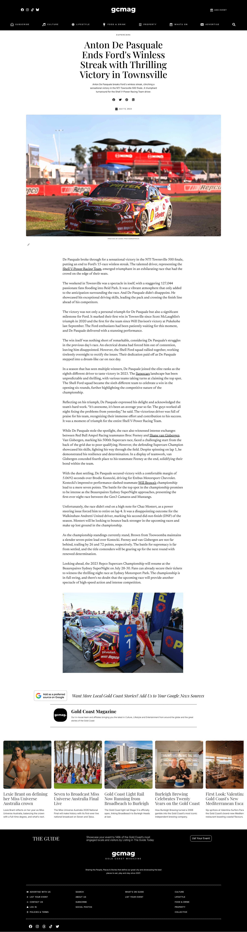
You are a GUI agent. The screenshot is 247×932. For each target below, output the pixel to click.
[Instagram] (27, 10)
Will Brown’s (147, 483)
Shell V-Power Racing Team (82, 269)
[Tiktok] (32, 10)
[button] (114, 99)
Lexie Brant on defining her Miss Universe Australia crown (25, 798)
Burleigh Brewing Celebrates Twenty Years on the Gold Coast (177, 798)
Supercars (143, 374)
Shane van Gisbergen (164, 435)
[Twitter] (57, 927)
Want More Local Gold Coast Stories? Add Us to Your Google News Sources (138, 696)
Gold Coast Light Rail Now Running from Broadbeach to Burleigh (127, 798)
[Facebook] (22, 10)
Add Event (220, 10)
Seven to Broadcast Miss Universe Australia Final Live (76, 798)
